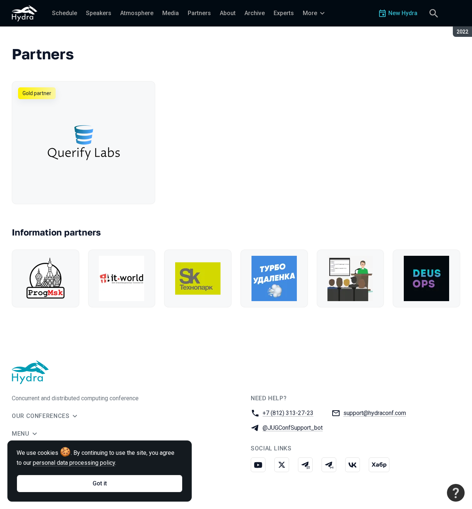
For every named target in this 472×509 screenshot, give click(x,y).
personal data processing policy (74, 462)
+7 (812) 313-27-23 (288, 412)
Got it (100, 483)
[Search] (433, 13)
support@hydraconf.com (374, 412)
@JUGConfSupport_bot (293, 427)
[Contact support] (456, 493)
